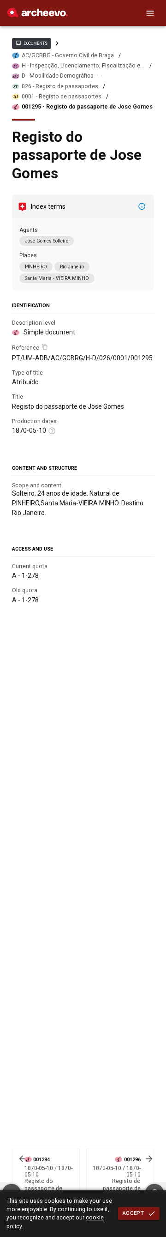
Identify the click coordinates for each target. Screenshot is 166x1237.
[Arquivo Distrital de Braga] (37, 14)
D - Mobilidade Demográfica (58, 76)
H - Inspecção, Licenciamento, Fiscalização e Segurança (81, 65)
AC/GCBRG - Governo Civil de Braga (68, 55)
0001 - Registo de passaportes (61, 96)
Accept (133, 1213)
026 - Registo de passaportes (60, 86)
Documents (31, 43)
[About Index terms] (142, 206)
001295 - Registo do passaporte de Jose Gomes (87, 106)
